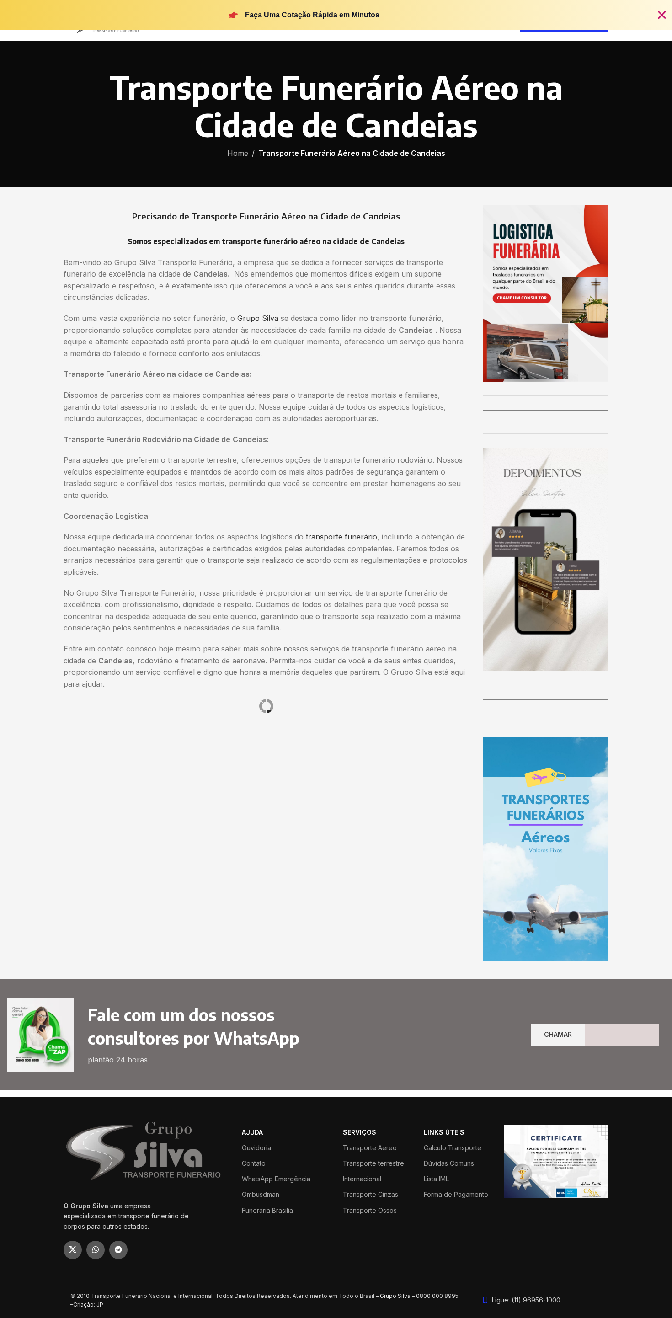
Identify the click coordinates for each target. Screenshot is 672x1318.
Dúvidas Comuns (449, 1163)
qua (119, 787)
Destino (76, 752)
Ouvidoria (256, 1148)
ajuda (252, 1132)
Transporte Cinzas (370, 1194)
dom (72, 787)
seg (88, 787)
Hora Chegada (241, 787)
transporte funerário (341, 536)
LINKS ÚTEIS (444, 1132)
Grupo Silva (257, 318)
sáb (168, 787)
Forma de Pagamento (456, 1194)
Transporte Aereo (370, 1148)
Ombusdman (260, 1194)
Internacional (362, 1179)
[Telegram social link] (118, 1250)
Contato (254, 1163)
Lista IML (436, 1179)
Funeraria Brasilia (267, 1210)
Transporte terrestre (373, 1163)
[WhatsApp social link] (95, 1250)
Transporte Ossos (370, 1210)
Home (237, 153)
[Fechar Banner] (661, 15)
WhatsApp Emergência (276, 1179)
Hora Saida (200, 787)
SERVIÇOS (359, 1132)
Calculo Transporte (452, 1148)
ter (103, 787)
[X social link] (73, 1250)
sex (151, 787)
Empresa (280, 752)
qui (136, 787)
